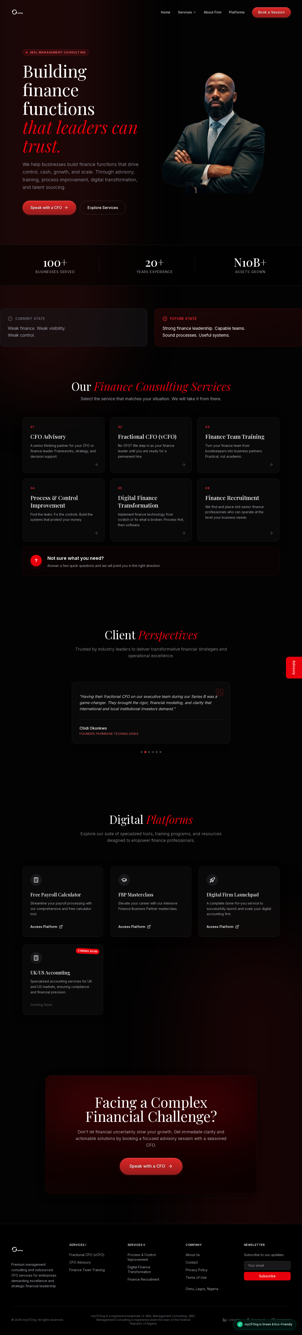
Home (165, 12)
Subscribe (267, 1276)
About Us (193, 1255)
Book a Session (271, 12)
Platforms (237, 12)
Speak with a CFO (46, 207)
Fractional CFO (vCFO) (87, 1255)
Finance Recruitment (143, 1279)
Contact (192, 1262)
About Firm (212, 12)
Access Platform (43, 927)
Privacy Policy (197, 1270)
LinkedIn (234, 1320)
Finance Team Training (87, 1270)
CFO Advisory (80, 1262)
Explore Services (103, 207)
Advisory (294, 668)
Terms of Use (196, 1277)
